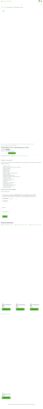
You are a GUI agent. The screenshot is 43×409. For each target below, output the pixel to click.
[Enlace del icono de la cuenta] (41, 1)
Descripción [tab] (3, 160)
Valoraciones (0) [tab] (9, 160)
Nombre (4, 207)
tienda (2, 7)
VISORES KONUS (15, 144)
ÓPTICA (4, 144)
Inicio (2, 144)
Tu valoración (5, 200)
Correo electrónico (5, 211)
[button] (41, 4)
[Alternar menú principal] (21, 5)
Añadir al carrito (12, 153)
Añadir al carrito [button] (6, 309)
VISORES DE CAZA (9, 144)
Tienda (5, 7)
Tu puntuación (5, 198)
